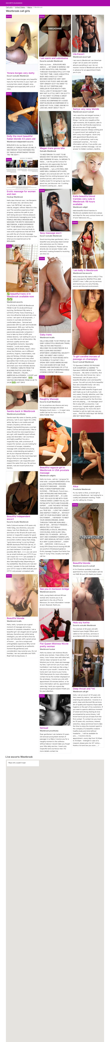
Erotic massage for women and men (21, 192)
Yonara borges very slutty (20, 73)
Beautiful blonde (15, 618)
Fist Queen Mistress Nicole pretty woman (54, 645)
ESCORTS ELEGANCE (14, 3)
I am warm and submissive (54, 58)
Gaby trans (46, 334)
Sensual (44, 728)
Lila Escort (78, 54)
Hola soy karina (81, 622)
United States (20, 7)
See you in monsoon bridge (54, 589)
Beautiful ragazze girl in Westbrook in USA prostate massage (54, 470)
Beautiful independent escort (18, 517)
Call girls (9, 7)
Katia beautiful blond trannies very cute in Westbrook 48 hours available (84, 200)
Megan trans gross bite (52, 148)
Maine (29, 7)
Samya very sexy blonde (86, 109)
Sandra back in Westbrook (21, 411)
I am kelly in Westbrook (85, 270)
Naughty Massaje (49, 399)
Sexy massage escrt (50, 233)
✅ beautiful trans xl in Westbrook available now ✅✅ (20, 296)
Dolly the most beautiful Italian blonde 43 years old (21, 137)
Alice (75, 486)
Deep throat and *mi (84, 688)
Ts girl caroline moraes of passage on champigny (86, 357)
